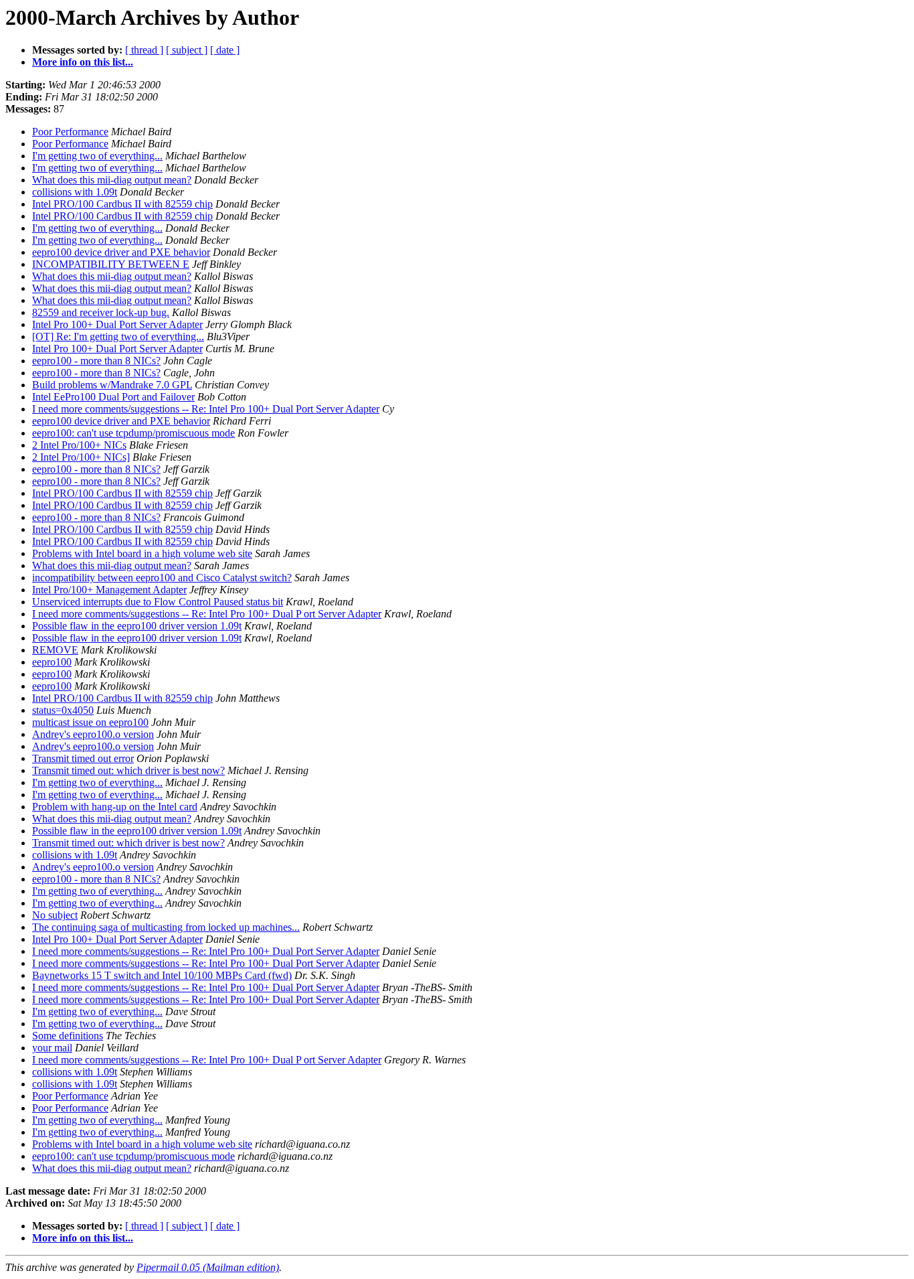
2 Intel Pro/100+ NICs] (81, 457)
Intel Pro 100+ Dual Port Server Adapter (117, 324)
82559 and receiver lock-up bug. (100, 312)
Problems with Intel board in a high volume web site (142, 553)
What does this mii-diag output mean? (111, 179)
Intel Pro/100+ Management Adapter (109, 589)
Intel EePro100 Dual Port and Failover (113, 396)
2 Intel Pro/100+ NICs (79, 445)
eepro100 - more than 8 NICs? (96, 360)
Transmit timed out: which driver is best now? (128, 770)
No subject (55, 915)
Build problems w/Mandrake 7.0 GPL (112, 384)
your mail (52, 1047)
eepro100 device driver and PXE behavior (121, 252)
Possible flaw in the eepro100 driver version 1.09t (137, 625)
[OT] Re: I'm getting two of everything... (118, 336)
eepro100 (52, 662)
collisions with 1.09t (74, 192)
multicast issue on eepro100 (90, 722)
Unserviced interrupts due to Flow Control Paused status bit (157, 601)
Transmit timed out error (83, 758)
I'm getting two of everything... (97, 155)
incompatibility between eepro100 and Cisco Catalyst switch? (162, 577)
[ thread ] (144, 50)
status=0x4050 (63, 710)
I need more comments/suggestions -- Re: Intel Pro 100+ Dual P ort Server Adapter (206, 613)
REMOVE (55, 650)
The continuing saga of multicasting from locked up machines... (166, 927)
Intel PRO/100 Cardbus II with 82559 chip (122, 204)
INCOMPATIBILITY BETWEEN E (110, 264)
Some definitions (67, 1035)
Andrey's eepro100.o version (93, 734)
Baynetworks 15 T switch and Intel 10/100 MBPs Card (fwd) (162, 975)
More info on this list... (82, 62)
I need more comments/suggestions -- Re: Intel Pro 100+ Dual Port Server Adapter (205, 409)
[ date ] (225, 50)
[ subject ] (186, 50)
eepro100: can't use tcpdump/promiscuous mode (133, 433)
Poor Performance (70, 131)
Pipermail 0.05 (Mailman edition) (207, 1267)
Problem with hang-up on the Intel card (114, 806)
